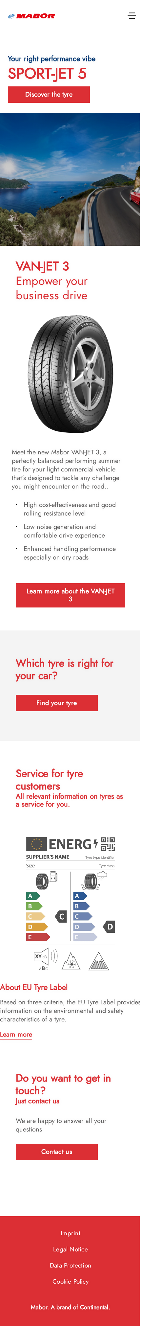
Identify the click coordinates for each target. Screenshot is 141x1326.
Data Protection (70, 1265)
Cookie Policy (70, 1281)
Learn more (16, 1034)
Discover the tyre (49, 94)
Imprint (70, 1233)
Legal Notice (70, 1249)
